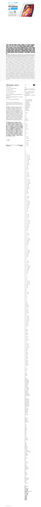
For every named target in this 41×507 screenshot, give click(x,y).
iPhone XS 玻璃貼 (26, 323)
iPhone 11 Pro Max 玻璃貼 (27, 158)
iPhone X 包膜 (26, 303)
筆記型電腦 (26, 457)
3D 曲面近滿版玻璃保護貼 (27, 105)
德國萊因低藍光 (26, 419)
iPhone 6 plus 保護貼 (27, 292)
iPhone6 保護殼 (26, 329)
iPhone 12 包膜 (26, 190)
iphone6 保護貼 (26, 330)
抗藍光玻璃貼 (26, 438)
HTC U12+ (26, 141)
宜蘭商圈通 (26, 498)
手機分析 (25, 426)
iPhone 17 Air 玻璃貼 (27, 262)
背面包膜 (25, 463)
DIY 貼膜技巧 (26, 123)
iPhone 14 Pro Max (26, 219)
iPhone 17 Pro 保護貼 (27, 268)
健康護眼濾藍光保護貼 (27, 403)
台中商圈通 (26, 495)
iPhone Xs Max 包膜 (27, 317)
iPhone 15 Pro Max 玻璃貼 (27, 239)
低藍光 (25, 377)
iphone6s (25, 335)
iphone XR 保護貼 (26, 490)
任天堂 (25, 376)
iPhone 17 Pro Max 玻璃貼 (27, 267)
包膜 (7, 139)
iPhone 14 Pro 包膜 (26, 225)
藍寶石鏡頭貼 (26, 469)
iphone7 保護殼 (26, 348)
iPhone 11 (26, 152)
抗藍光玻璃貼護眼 (26, 439)
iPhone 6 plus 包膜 (26, 293)
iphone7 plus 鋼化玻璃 (27, 347)
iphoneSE (26, 359)
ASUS (25, 121)
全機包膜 (25, 413)
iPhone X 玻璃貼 (26, 304)
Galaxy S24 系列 (26, 129)
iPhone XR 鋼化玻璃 (27, 312)
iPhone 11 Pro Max (26, 154)
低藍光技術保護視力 (27, 383)
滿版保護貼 (26, 445)
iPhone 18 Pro (26, 279)
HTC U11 (25, 135)
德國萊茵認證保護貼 (27, 421)
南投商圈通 (26, 499)
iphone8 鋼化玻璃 (26, 358)
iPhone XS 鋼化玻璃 (27, 324)
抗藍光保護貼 (26, 437)
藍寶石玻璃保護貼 (26, 467)
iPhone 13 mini (26, 195)
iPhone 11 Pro (26, 153)
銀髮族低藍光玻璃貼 (27, 479)
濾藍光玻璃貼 (26, 449)
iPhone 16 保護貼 (26, 255)
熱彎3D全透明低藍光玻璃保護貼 (28, 451)
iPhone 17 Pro (26, 263)
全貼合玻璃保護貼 (26, 414)
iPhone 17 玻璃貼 (26, 273)
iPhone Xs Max (18, 118)
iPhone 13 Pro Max (26, 200)
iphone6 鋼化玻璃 (26, 334)
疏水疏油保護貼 (26, 455)
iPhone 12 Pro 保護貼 (27, 184)
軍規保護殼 (26, 473)
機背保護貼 (26, 443)
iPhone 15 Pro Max (26, 237)
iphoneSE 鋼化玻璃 (26, 364)
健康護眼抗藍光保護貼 (27, 401)
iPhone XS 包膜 (26, 322)
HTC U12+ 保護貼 (26, 142)
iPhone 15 (26, 231)
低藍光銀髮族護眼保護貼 (27, 394)
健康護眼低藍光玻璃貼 (27, 400)
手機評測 (25, 432)
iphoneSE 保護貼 (26, 360)
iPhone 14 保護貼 (26, 227)
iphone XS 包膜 (26, 494)
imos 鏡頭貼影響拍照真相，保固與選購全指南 (29, 92)
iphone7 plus (26, 342)
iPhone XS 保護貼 (26, 321)
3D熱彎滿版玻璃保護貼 (27, 110)
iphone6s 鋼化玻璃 (26, 340)
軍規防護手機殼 (26, 474)
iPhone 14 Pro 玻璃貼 (27, 226)
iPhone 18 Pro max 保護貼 (27, 281)
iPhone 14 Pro (26, 218)
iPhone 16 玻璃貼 (26, 256)
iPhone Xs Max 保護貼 (27, 316)
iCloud (25, 146)
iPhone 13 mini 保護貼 (27, 196)
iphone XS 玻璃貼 (26, 493)
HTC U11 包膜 (26, 136)
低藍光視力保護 (26, 390)
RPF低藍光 (26, 370)
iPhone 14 (26, 212)
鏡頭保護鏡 (26, 480)
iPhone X (25, 300)
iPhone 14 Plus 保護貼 (27, 214)
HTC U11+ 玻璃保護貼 (27, 140)
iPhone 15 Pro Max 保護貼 (27, 238)
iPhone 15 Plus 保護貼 (27, 233)
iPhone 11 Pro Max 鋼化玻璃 (27, 159)
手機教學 (25, 431)
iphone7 (25, 341)
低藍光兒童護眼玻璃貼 (27, 382)
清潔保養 (25, 444)
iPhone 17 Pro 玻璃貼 (27, 269)
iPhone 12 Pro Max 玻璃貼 (27, 182)
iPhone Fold (26, 297)
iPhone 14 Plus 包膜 (27, 215)
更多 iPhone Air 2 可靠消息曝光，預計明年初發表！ (30, 91)
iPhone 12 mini (26, 171)
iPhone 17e (26, 274)
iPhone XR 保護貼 (26, 309)
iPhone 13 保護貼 (26, 208)
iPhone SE (26, 298)
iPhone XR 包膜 (26, 310)
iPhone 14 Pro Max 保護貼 (27, 220)
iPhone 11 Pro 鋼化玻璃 (27, 164)
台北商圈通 (26, 497)
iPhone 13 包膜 (26, 209)
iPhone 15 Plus (26, 232)
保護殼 (25, 396)
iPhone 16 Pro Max (26, 249)
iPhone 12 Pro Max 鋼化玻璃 (27, 183)
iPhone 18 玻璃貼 (26, 287)
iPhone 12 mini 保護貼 (27, 172)
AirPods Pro (26, 115)
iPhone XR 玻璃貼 (26, 311)
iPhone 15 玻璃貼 (26, 244)
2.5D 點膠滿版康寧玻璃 (27, 103)
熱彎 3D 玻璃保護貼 (27, 450)
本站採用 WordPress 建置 (8, 505)
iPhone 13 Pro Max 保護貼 (27, 201)
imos (25, 147)
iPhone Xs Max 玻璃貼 (27, 318)
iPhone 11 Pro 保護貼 (27, 160)
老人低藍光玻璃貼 (26, 462)
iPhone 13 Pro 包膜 (26, 206)
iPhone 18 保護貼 (26, 285)
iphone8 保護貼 (26, 354)
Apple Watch (26, 118)
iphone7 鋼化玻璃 (26, 353)
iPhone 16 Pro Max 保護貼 (27, 250)
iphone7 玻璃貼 (26, 352)
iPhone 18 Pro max (26, 280)
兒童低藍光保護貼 (26, 408)
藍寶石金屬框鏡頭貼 (27, 468)
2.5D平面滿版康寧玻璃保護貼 (27, 104)
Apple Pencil (26, 117)
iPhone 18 (26, 275)
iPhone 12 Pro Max (26, 178)
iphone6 (25, 328)
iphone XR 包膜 (26, 489)
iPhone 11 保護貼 (26, 165)
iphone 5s (26, 291)
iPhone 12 (26, 170)
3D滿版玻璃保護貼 (26, 109)
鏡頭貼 (25, 481)
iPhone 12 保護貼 (26, 189)
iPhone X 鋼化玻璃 (26, 305)
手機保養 (25, 425)
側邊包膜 (25, 407)
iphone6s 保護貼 (26, 336)
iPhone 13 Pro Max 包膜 (27, 202)
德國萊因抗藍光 (26, 420)
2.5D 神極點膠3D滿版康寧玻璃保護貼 (28, 99)
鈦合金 (25, 475)
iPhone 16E (26, 257)
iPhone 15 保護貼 (26, 243)
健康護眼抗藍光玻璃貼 (27, 402)
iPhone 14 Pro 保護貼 (27, 224)
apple (25, 116)
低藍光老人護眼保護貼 (27, 388)
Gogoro (25, 130)
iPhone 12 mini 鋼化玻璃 (27, 176)
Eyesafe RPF (26, 124)
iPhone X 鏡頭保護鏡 (27, 306)
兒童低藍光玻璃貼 (26, 409)
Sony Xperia (26, 372)
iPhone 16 (26, 245)
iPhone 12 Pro (26, 177)
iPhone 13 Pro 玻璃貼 (27, 207)
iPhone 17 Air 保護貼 (27, 261)
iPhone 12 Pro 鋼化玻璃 (27, 188)
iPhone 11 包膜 (26, 166)
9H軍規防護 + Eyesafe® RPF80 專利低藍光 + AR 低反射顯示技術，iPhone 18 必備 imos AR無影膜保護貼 (30, 90)
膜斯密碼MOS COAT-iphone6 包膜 (28, 491)
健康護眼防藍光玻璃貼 (27, 406)
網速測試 (25, 461)
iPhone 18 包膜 (26, 286)
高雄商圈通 (26, 496)
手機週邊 (25, 433)
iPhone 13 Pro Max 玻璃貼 (27, 203)
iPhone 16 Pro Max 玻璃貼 (27, 251)
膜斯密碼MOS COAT (27, 486)
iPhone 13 (26, 194)
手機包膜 (8, 139)
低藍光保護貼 (26, 378)
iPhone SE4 (26, 299)
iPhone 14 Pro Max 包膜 (27, 221)
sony (25, 371)
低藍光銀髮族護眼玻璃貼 (27, 395)
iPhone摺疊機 (26, 365)
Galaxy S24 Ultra (26, 128)
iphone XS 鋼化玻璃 (27, 492)
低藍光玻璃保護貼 (26, 384)
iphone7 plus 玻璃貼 (27, 346)
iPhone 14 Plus (26, 213)
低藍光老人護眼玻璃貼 (27, 389)
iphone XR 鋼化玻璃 (27, 488)
